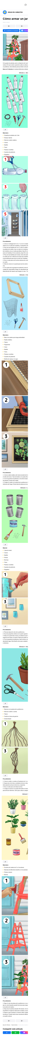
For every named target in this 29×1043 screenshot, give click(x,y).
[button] (9, 26)
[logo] (13, 12)
